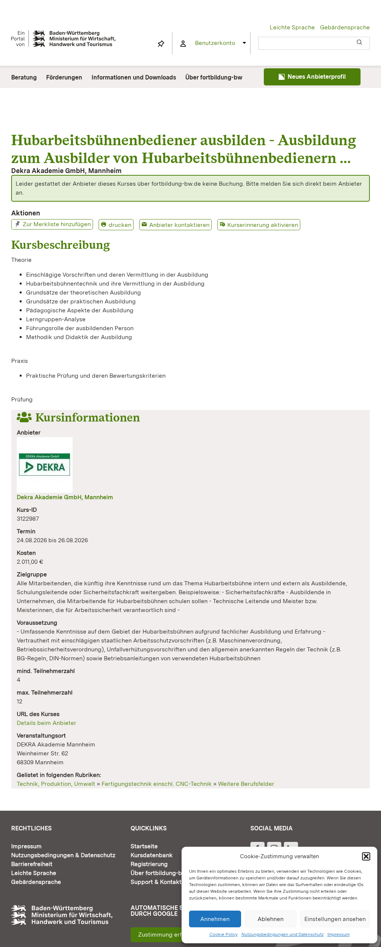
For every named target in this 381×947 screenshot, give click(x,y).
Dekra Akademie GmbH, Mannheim (65, 497)
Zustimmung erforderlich (172, 934)
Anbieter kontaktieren (179, 224)
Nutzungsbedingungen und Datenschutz (282, 934)
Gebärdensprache (345, 27)
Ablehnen (270, 918)
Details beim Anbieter (46, 722)
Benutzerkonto (215, 42)
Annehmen (215, 918)
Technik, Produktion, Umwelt (56, 783)
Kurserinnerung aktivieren (262, 224)
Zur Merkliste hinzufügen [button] (57, 224)
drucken (120, 224)
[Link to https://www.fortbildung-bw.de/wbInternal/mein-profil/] (183, 44)
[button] (366, 856)
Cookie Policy (223, 934)
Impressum (338, 934)
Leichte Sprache (292, 27)
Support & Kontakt (156, 881)
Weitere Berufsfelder (246, 783)
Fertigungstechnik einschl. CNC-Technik (157, 783)
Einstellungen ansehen (335, 918)
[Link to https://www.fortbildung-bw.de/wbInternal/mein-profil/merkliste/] (161, 44)
